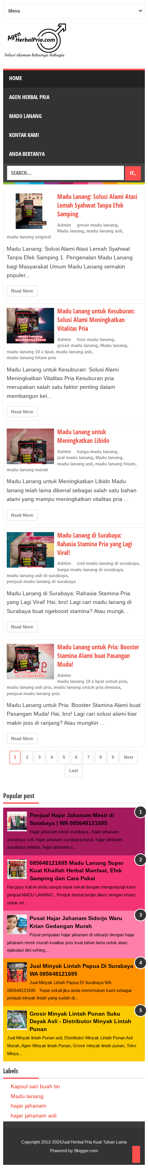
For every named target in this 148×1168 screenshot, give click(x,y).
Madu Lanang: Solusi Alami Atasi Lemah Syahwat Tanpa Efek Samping (97, 205)
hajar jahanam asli (33, 1115)
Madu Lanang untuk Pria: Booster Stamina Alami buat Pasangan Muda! (98, 656)
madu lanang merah (27, 469)
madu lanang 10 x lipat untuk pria (92, 681)
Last (73, 770)
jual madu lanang (75, 457)
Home (15, 78)
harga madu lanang (97, 451)
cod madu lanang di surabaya (108, 563)
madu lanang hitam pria (31, 357)
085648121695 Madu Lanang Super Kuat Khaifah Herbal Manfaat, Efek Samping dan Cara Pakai (77, 870)
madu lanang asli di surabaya (37, 575)
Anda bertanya (27, 153)
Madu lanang (70, 231)
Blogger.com (86, 1150)
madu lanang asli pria (29, 687)
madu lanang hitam (115, 463)
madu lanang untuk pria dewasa (87, 687)
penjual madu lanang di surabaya (41, 581)
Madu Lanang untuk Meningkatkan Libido (83, 436)
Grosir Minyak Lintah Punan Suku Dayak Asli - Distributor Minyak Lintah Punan (80, 1021)
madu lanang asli (104, 231)
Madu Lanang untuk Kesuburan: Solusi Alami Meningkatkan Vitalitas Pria (96, 320)
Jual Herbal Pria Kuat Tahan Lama (94, 1142)
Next (128, 757)
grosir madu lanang (97, 225)
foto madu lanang (95, 339)
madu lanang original (29, 236)
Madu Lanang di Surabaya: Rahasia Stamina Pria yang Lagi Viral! (94, 544)
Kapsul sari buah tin (35, 1086)
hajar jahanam (29, 1105)
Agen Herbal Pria (29, 97)
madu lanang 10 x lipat (30, 351)
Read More (22, 291)
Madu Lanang (25, 116)
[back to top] (136, 1154)
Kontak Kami (24, 135)
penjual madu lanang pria (33, 693)
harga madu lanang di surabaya (90, 569)
